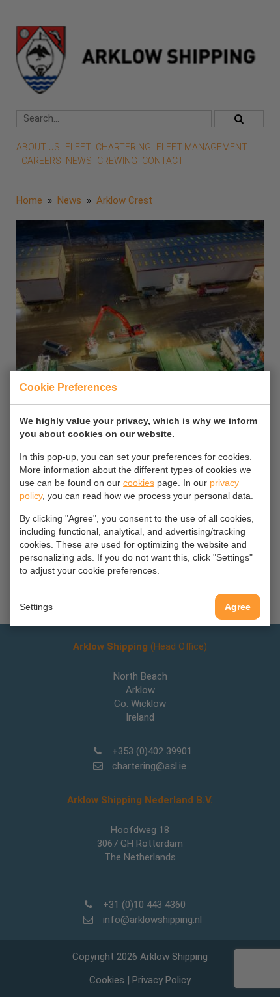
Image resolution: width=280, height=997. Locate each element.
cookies (138, 482)
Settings (36, 607)
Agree (238, 607)
